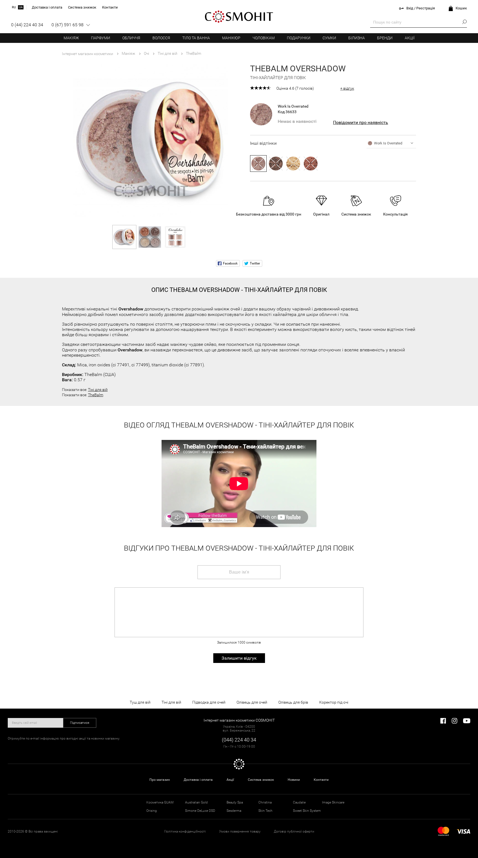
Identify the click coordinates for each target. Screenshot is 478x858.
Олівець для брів (293, 702)
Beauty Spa (235, 802)
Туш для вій (140, 702)
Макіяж (71, 38)
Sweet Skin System (307, 811)
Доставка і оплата (198, 780)
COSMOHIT (239, 17)
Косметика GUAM (159, 802)
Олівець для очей (252, 702)
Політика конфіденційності (185, 831)
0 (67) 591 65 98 (67, 24)
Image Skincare (333, 802)
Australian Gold (196, 802)
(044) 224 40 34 (239, 740)
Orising (151, 811)
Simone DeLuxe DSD (200, 811)
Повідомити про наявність (360, 122)
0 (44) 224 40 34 (27, 24)
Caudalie (299, 802)
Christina (265, 802)
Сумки (329, 38)
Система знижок (261, 780)
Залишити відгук (239, 658)
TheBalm (95, 395)
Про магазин (159, 780)
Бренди (385, 38)
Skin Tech (265, 811)
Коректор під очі (333, 702)
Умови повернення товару (240, 831)
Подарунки (298, 38)
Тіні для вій (98, 389)
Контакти (321, 780)
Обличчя (131, 38)
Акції (410, 38)
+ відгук (347, 88)
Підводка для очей (208, 702)
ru (14, 7)
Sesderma (234, 811)
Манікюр (231, 38)
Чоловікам (264, 38)
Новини (294, 780)
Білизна (356, 38)
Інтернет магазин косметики (87, 53)
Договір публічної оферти (294, 831)
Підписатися (79, 723)
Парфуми (100, 38)
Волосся (161, 38)
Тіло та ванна (196, 38)
